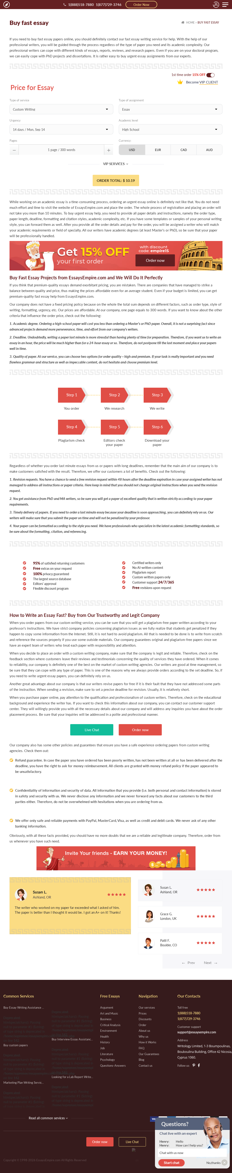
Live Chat (92, 730)
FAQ (141, 1048)
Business (105, 1019)
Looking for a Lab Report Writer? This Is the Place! (72, 1077)
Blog (141, 1059)
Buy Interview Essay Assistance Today (72, 1039)
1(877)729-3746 (108, 4)
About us (144, 1030)
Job (102, 1048)
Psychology (107, 1059)
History (105, 1042)
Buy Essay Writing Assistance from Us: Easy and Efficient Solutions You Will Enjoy (24, 1007)
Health (104, 1036)
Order (142, 1025)
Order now (155, 260)
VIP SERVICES (116, 164)
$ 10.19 (129, 180)
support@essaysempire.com (196, 1032)
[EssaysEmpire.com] (6, 4)
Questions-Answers (113, 1065)
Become (201, 82)
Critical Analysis (110, 1025)
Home (190, 22)
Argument (106, 1007)
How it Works (147, 1042)
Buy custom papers (15, 1045)
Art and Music (109, 1013)
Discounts (145, 1019)
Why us (143, 1036)
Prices (143, 1013)
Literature (106, 1054)
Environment (108, 1030)
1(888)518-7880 (81, 4)
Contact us (145, 1065)
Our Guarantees (149, 1054)
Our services (147, 1007)
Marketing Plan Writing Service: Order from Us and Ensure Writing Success (24, 1082)
